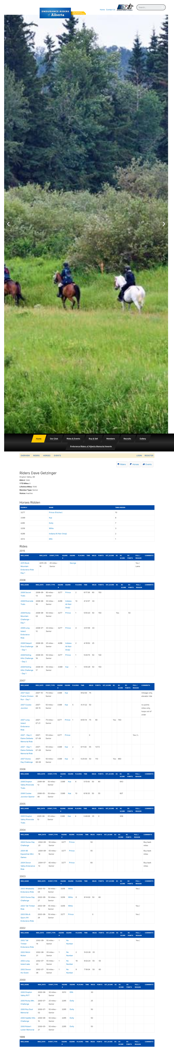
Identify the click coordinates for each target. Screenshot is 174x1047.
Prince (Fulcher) (55, 512)
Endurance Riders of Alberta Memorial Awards (91, 446)
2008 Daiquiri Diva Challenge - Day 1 (27, 646)
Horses (46, 455)
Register (149, 455)
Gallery (143, 438)
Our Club (54, 438)
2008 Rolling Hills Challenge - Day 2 (27, 658)
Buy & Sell (93, 438)
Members (110, 438)
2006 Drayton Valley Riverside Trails (27, 784)
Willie (51, 528)
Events (57, 455)
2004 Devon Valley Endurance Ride (28, 866)
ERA (50, 539)
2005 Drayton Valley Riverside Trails (27, 819)
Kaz (50, 518)
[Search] (162, 7)
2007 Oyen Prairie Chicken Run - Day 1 (27, 696)
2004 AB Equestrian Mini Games (27, 854)
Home (102, 9)
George (73, 563)
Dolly (51, 523)
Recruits (127, 438)
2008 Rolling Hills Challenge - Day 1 (27, 670)
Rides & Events (73, 438)
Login (139, 455)
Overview (25, 455)
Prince (68, 592)
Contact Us (110, 9)
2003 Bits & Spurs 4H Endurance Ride (27, 917)
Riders (36, 455)
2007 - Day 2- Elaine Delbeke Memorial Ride (27, 738)
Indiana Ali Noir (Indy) (58, 534)
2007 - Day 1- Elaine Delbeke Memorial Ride (27, 750)
